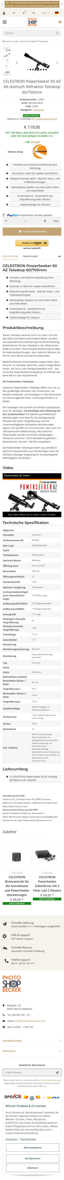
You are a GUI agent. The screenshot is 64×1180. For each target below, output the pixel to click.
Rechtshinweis (28, 1139)
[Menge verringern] (6, 221)
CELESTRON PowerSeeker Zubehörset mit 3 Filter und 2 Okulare (47, 883)
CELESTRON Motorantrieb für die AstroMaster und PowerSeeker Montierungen (17, 886)
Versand (35, 141)
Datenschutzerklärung (50, 1080)
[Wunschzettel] (33, 13)
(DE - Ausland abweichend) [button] (44, 118)
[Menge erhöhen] (45, 221)
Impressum (11, 1139)
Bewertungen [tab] (30, 256)
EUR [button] (44, 13)
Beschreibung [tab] (10, 256)
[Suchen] (59, 33)
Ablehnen (32, 1167)
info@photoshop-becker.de (30, 1020)
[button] (2, 4)
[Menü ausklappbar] (5, 22)
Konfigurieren (32, 1158)
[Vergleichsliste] (23, 13)
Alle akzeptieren (33, 1147)
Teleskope (38, 109)
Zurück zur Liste (11, 41)
